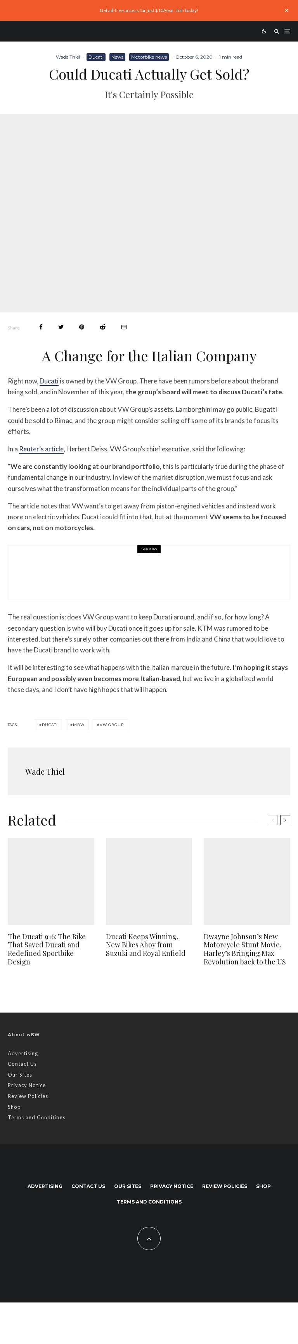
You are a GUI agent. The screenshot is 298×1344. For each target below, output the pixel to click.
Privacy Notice (27, 1085)
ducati (50, 724)
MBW (79, 724)
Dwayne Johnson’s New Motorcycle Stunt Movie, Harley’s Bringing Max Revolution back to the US (245, 949)
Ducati (96, 57)
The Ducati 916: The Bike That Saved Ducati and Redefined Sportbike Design (152, 578)
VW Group (112, 724)
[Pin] (81, 327)
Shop (14, 1107)
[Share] (41, 327)
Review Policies (28, 1096)
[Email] (124, 327)
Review (70, 561)
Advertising (23, 1053)
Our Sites (20, 1075)
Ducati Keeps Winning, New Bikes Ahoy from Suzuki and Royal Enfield (145, 945)
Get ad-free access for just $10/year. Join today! (149, 10)
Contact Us (22, 1064)
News (117, 57)
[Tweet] (61, 327)
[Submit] (103, 327)
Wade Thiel (68, 57)
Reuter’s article (41, 449)
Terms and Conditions (37, 1117)
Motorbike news (149, 57)
